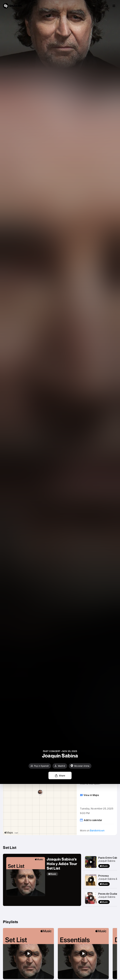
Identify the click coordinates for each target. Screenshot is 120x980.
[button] (114, 6)
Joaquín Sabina (106, 860)
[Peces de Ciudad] (91, 898)
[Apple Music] (62, 874)
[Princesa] (91, 880)
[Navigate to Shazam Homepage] (12, 5)
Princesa (103, 875)
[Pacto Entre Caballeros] (91, 862)
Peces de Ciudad (108, 893)
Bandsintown (97, 830)
